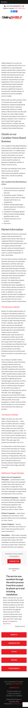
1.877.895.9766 (20, 8)
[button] (4, 2)
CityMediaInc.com (18, 704)
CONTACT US (14, 561)
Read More (7, 623)
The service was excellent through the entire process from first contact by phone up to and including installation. (15, 585)
